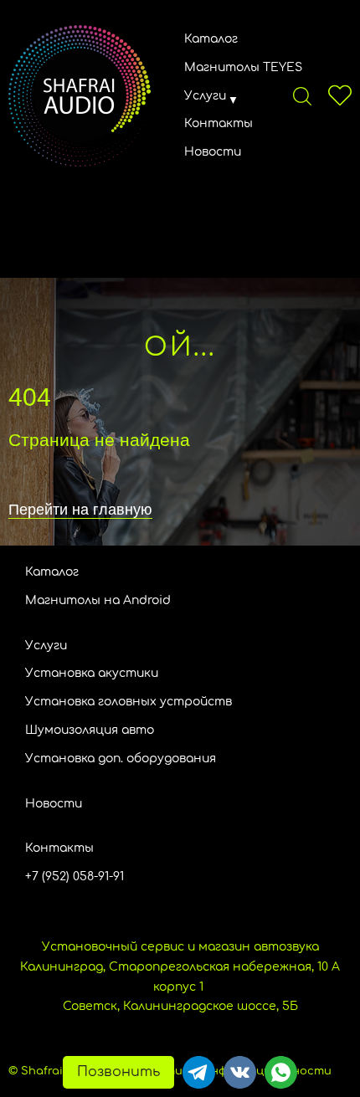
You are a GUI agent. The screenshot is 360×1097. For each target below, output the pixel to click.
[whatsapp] (281, 1072)
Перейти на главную (80, 509)
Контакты (218, 123)
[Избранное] (340, 95)
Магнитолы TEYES (243, 67)
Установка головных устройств (128, 701)
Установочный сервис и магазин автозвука (180, 947)
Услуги (205, 96)
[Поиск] (302, 95)
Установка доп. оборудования (120, 758)
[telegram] (199, 1072)
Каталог (211, 39)
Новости (212, 152)
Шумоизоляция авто (89, 730)
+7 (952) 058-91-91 (74, 876)
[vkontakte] (240, 1072)
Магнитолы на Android (98, 600)
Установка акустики (91, 673)
